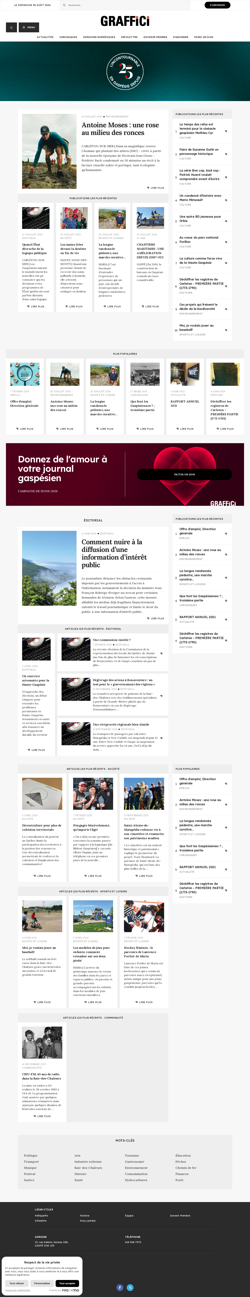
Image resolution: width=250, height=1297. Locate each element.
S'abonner (217, 5)
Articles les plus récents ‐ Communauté (93, 1017)
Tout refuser (17, 1283)
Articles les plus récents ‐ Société (93, 768)
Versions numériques (99, 37)
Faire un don (203, 37)
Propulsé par (55, 1290)
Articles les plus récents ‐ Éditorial (93, 628)
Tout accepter (67, 1283)
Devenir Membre (155, 37)
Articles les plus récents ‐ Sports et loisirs (93, 891)
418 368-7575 (133, 1242)
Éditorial (93, 520)
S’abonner (180, 37)
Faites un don (184, 474)
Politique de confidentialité (17, 1290)
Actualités (45, 37)
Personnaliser (42, 1283)
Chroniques (68, 37)
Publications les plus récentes (93, 198)
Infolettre (129, 37)
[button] (29, 27)
